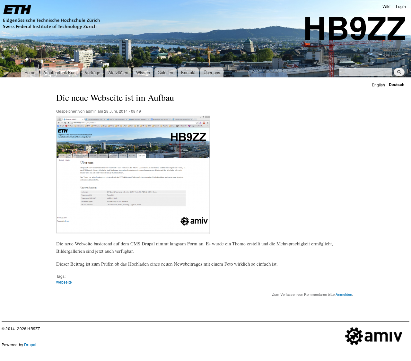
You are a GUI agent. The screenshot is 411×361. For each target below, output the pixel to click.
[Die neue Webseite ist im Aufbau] (133, 236)
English (378, 84)
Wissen (143, 72)
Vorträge (92, 72)
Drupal (30, 344)
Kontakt (188, 72)
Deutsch (396, 84)
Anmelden (344, 294)
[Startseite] (52, 18)
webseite (64, 282)
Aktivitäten (118, 72)
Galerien (165, 72)
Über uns (212, 72)
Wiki (386, 6)
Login (401, 6)
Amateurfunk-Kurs (60, 72)
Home (29, 72)
